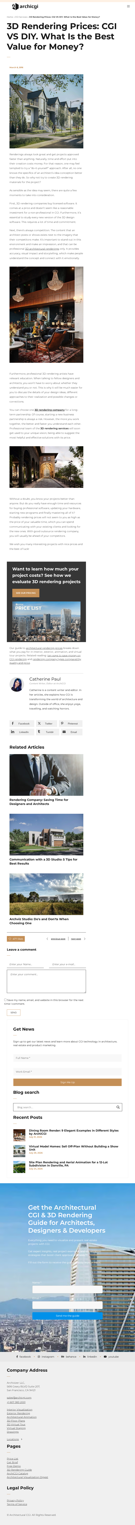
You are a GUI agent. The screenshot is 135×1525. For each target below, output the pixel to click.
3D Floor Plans (16, 1420)
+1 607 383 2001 (16, 1402)
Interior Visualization (19, 1409)
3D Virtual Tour (16, 1424)
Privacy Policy (15, 1500)
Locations (13, 1439)
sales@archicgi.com (19, 1397)
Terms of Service (17, 1504)
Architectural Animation (22, 1417)
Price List (12, 1458)
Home (10, 17)
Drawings (13, 1431)
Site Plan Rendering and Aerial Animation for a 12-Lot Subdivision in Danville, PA (68, 1164)
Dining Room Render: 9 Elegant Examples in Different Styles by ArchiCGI (74, 1132)
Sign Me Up (67, 1082)
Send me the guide (67, 1315)
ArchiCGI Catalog (17, 1473)
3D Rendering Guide (19, 1469)
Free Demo (14, 1466)
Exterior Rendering (18, 1413)
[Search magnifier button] (118, 1107)
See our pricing (26, 593)
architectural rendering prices (44, 648)
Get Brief (12, 1462)
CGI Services (21, 17)
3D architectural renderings (42, 248)
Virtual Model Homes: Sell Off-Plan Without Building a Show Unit (73, 1148)
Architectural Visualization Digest (27, 1477)
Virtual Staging (16, 1428)
